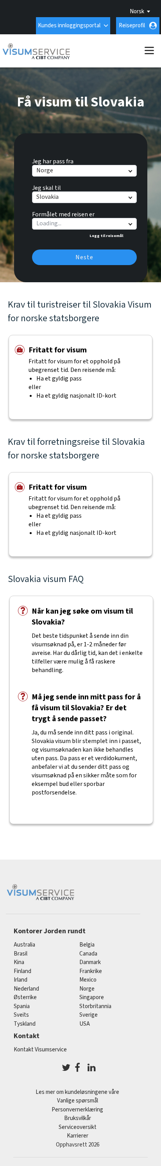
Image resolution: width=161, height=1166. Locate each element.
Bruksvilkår (77, 1118)
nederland (26, 989)
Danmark (90, 962)
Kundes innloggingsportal (69, 25)
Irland (20, 980)
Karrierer (77, 1136)
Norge (87, 989)
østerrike (25, 997)
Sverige (88, 1015)
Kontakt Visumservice (40, 1050)
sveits (21, 1015)
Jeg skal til (46, 187)
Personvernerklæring (77, 1110)
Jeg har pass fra (52, 160)
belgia (87, 945)
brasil (20, 954)
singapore (91, 997)
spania (22, 1006)
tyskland (25, 1024)
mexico (88, 980)
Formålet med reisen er (63, 213)
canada (88, 954)
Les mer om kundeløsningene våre (77, 1092)
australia (24, 945)
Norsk (137, 11)
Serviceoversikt (78, 1127)
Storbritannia (95, 1006)
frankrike (90, 971)
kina (19, 962)
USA (84, 1024)
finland (22, 971)
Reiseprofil (132, 25)
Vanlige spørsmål (77, 1101)
